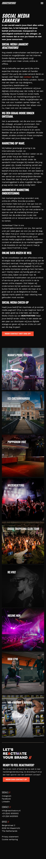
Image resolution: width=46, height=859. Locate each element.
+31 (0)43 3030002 (10, 813)
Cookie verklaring (10, 839)
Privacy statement (10, 837)
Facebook (6, 799)
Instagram (6, 796)
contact (27, 77)
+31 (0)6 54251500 (10, 816)
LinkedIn (6, 801)
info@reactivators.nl (11, 810)
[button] (42, 3)
